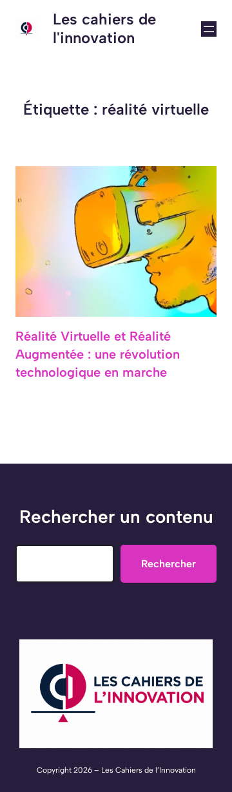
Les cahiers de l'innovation (104, 28)
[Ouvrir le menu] (209, 29)
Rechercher (168, 564)
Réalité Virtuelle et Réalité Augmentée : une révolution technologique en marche (97, 354)
